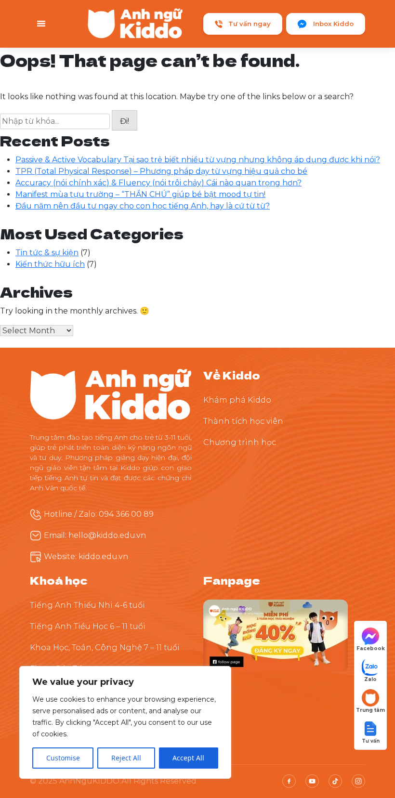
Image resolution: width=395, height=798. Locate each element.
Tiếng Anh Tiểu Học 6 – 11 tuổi (87, 626)
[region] (125, 722)
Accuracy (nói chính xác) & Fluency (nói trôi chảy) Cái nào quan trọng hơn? (158, 182)
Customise (63, 757)
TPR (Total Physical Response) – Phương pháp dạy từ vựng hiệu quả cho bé (161, 171)
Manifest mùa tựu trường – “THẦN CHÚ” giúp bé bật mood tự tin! (140, 194)
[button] (370, 732)
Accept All (188, 757)
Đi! (124, 121)
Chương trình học (239, 442)
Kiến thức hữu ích (50, 264)
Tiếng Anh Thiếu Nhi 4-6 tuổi (87, 605)
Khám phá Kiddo (237, 400)
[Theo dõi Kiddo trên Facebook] (275, 635)
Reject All (126, 757)
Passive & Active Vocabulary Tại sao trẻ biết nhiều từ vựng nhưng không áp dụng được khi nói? (197, 159)
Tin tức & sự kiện (47, 252)
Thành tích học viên (243, 421)
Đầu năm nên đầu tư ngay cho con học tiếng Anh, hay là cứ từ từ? (142, 205)
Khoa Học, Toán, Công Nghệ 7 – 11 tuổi (105, 647)
